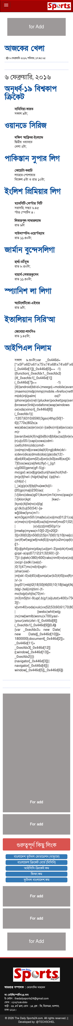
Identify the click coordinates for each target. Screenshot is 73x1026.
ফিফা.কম (36, 874)
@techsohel (45, 1022)
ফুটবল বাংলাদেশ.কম (36, 880)
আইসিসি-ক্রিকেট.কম (36, 868)
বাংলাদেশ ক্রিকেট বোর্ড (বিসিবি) (36, 862)
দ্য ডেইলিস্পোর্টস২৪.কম (16, 995)
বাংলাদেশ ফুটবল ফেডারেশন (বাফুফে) (36, 856)
